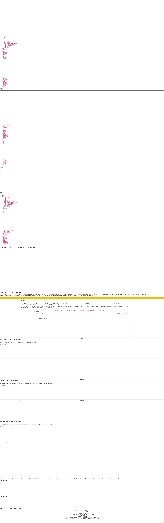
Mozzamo (79, 310)
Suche (1, 88)
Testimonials (4, 59)
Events (3, 50)
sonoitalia (95, 310)
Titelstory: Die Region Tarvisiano (8, 42)
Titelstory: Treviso (6, 40)
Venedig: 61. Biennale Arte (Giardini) (9, 380)
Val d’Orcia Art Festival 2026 (40, 318)
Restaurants (5, 52)
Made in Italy (5, 57)
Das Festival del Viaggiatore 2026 (8, 359)
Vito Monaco (105, 310)
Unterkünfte (5, 49)
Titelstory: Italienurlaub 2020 (8, 45)
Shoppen (3, 55)
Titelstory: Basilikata (6, 47)
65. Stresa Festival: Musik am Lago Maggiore (11, 401)
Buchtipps (5, 56)
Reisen (3, 48)
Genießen (3, 51)
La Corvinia (104, 297)
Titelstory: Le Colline (6, 38)
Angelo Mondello (57, 310)
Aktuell (3, 36)
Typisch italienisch (5, 58)
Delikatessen (5, 53)
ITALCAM (62, 310)
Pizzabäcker (89, 310)
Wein (4, 54)
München (82, 310)
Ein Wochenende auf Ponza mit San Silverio (10, 421)
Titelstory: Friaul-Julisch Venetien (8, 44)
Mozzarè (117, 297)
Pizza (85, 310)
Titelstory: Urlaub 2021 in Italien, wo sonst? (10, 43)
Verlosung (3, 60)
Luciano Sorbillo (74, 310)
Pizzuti (90, 297)
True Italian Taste (100, 310)
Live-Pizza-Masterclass (68, 310)
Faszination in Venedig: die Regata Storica (10, 339)
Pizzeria (92, 310)
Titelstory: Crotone (6, 46)
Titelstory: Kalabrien (6, 41)
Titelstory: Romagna (6, 39)
